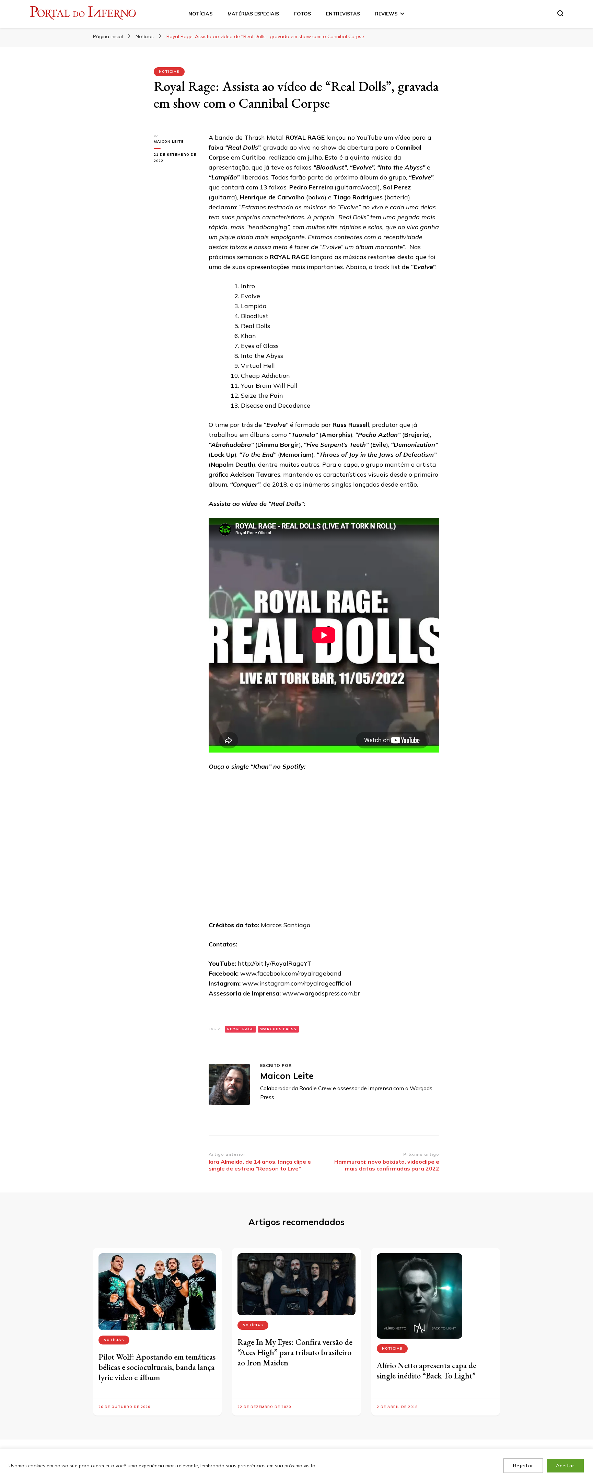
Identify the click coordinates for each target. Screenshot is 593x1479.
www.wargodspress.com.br (321, 993)
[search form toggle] (560, 13)
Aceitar (565, 1466)
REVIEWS (386, 14)
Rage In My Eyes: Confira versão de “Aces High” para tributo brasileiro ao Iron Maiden (294, 1352)
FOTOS (302, 14)
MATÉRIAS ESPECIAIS (253, 14)
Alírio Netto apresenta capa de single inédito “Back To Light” (426, 1370)
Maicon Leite (169, 141)
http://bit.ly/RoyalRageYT (275, 963)
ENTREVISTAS (343, 14)
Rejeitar (523, 1466)
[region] (296, 1463)
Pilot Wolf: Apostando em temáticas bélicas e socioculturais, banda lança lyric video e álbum (157, 1367)
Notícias (169, 71)
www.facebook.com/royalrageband (290, 973)
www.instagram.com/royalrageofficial (296, 983)
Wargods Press (278, 1029)
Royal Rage (240, 1029)
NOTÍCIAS (200, 14)
